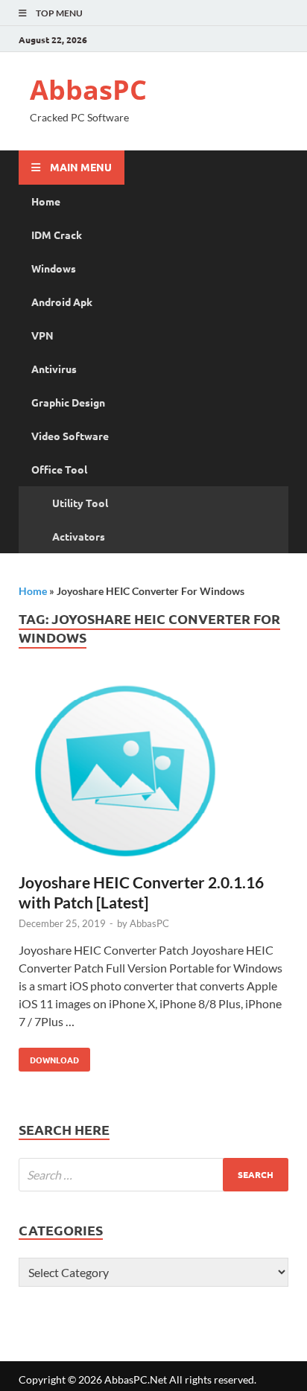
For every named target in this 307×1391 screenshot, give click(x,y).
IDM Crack (56, 234)
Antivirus (54, 368)
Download (49, 1057)
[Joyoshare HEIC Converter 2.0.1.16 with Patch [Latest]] (153, 775)
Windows (53, 268)
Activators (78, 536)
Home (45, 201)
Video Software (70, 435)
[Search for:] (153, 1174)
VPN (42, 335)
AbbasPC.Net (135, 1379)
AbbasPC (88, 89)
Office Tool (59, 469)
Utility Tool (80, 502)
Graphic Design (68, 402)
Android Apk (61, 301)
